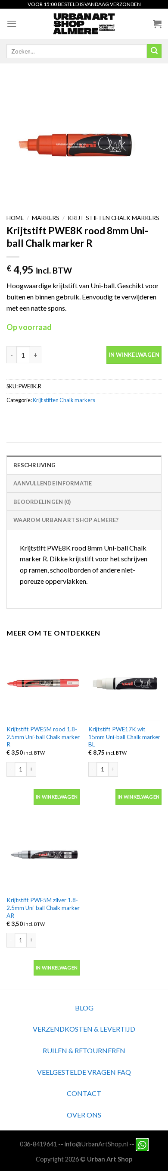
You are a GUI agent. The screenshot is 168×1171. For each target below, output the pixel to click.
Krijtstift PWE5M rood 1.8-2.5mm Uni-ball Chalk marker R (43, 737)
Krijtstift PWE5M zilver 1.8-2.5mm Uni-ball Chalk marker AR (43, 908)
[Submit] (154, 51)
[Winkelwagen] (157, 23)
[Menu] (11, 23)
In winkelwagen (134, 354)
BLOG (84, 1008)
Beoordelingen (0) (42, 501)
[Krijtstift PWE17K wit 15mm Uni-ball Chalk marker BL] (125, 683)
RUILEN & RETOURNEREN (84, 1050)
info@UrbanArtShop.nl (96, 1144)
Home (15, 217)
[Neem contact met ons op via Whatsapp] (142, 1144)
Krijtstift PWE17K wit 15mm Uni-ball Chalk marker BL (124, 737)
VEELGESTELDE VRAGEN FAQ (84, 1072)
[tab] (84, 465)
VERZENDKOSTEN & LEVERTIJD (84, 1029)
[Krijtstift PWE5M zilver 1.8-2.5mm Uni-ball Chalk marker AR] (43, 854)
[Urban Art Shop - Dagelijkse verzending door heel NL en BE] (84, 24)
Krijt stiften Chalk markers (113, 217)
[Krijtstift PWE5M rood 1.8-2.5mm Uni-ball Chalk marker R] (43, 683)
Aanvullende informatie (52, 483)
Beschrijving (34, 465)
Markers (45, 217)
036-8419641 (38, 1144)
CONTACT (84, 1093)
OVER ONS (84, 1115)
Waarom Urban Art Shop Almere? (65, 519)
